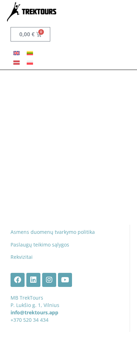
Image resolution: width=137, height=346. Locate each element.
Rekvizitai (22, 257)
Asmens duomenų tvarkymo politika (53, 232)
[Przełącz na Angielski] (16, 52)
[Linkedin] (33, 280)
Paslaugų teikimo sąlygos (40, 244)
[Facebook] (18, 280)
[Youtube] (65, 280)
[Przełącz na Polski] (30, 62)
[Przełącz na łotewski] (16, 62)
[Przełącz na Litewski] (30, 52)
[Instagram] (49, 280)
